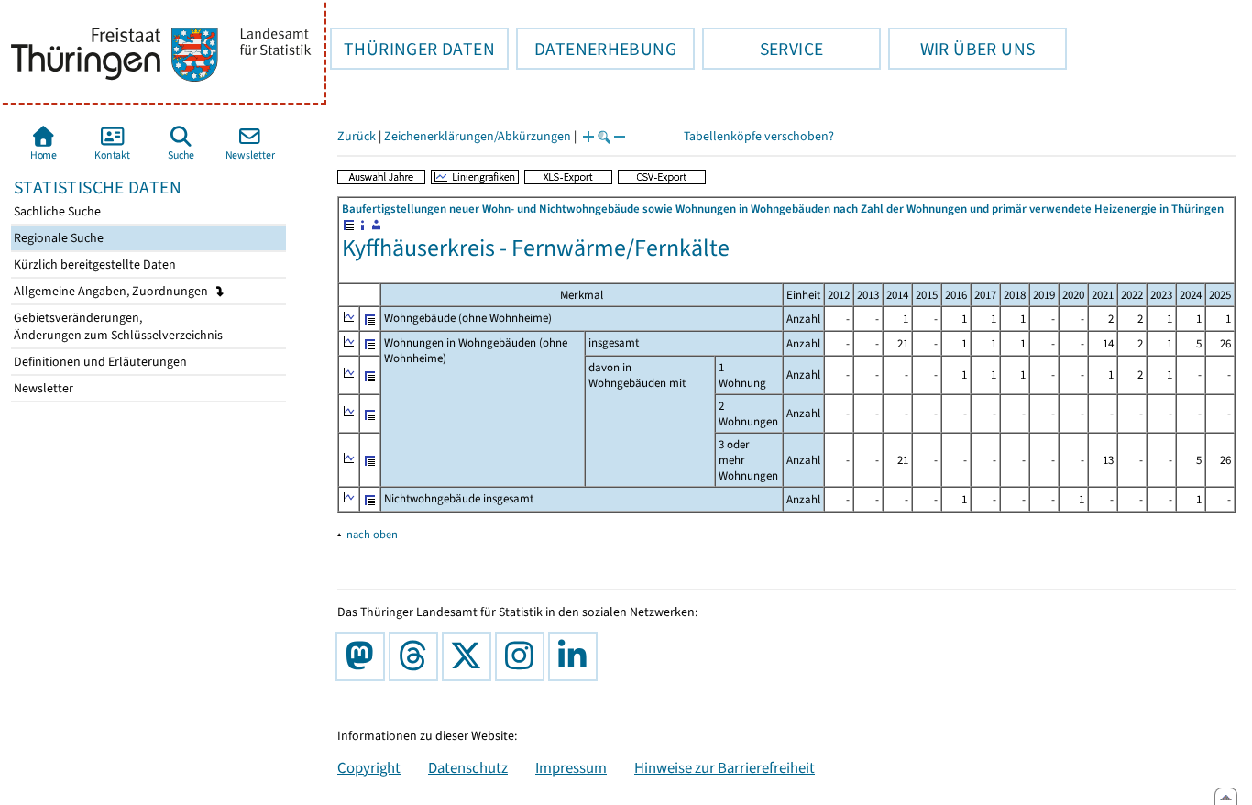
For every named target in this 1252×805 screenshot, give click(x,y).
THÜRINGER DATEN (412, 49)
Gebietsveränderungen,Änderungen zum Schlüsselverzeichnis (117, 326)
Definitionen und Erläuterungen (99, 361)
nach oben (372, 534)
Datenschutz (468, 767)
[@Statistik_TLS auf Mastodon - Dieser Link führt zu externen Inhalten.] (363, 656)
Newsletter (42, 388)
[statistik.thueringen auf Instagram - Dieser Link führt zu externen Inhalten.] (523, 656)
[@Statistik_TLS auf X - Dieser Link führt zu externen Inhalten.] (470, 656)
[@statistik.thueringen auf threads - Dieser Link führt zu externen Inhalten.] (417, 656)
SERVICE (762, 49)
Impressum (571, 767)
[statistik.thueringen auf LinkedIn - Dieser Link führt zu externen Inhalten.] (576, 656)
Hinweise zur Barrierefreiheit (724, 767)
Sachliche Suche (56, 211)
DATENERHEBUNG (596, 49)
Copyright (369, 767)
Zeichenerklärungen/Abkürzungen (477, 136)
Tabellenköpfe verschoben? (759, 136)
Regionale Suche (57, 238)
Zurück (356, 136)
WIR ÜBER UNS (961, 49)
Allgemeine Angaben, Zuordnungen (112, 291)
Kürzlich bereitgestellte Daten (93, 264)
